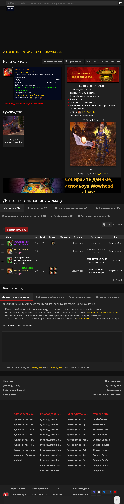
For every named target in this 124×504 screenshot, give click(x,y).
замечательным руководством (101, 312)
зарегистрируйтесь (55, 367)
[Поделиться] (121, 3)
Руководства (113, 385)
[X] (99, 492)
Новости (8, 381)
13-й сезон (99, 424)
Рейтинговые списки (51, 470)
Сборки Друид (101, 444)
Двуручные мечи (53, 51)
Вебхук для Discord (14, 389)
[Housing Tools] (11, 385)
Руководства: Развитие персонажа (25, 429)
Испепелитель (21, 249)
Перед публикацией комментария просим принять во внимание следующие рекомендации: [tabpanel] (60, 335)
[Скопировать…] (104, 224)
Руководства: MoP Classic (51, 414)
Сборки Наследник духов (102, 470)
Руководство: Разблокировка (77, 419)
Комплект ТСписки (24, 455)
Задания (116, 260)
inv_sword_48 (88, 111)
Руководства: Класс (25, 419)
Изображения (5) (93, 120)
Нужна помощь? (20, 488)
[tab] (12, 208)
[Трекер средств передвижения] (62, 185)
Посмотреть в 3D (110, 61)
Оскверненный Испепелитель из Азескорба (23, 260)
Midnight (18, 460)
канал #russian (83, 318)
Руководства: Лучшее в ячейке (77, 424)
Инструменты (113, 381)
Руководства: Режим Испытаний (51, 460)
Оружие (39, 51)
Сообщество (114, 389)
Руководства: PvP (76, 449)
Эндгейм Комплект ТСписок (102, 429)
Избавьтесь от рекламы (107, 394)
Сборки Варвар (101, 439)
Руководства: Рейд (25, 444)
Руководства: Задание (51, 439)
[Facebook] (109, 492)
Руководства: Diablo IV (102, 414)
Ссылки (93, 61)
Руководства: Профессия (25, 439)
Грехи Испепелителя (96, 258)
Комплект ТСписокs (102, 434)
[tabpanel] (62, 252)
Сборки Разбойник (102, 460)
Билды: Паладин (102, 455)
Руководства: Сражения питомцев (51, 449)
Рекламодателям (82, 488)
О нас (56, 488)
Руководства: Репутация (51, 444)
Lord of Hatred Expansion (102, 419)
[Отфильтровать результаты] (109, 224)
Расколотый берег (96, 272)
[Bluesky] (104, 492)
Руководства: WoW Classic (77, 414)
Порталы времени (96, 262)
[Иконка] (8, 71)
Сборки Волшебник (102, 465)
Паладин (18, 252)
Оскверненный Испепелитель (21, 243)
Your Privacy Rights (20, 494)
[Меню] (3, 3)
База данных (12, 51)
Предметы (26, 51)
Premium (57, 494)
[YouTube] (115, 492)
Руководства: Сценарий (51, 455)
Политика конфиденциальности (82, 494)
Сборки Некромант (102, 449)
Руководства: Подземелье (51, 429)
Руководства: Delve (25, 424)
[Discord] (93, 492)
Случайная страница (41, 494)
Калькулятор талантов (25, 449)
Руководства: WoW (25, 414)
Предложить (100, 173)
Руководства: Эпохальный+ (25, 434)
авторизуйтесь (37, 367)
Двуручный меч (116, 243)
